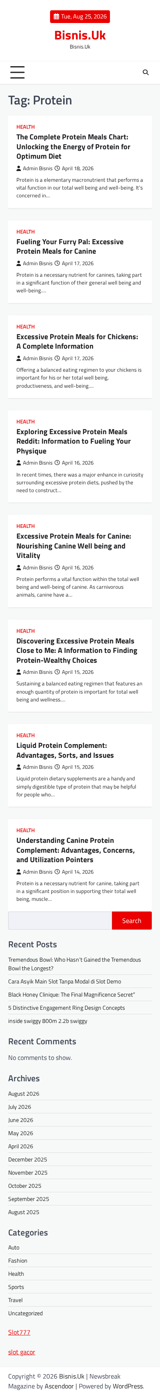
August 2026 (23, 1093)
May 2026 (20, 1133)
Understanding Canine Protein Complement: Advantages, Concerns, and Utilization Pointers (75, 850)
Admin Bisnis (38, 168)
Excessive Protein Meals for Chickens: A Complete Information (77, 341)
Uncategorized (25, 1313)
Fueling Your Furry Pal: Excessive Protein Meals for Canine (69, 246)
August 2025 (23, 1212)
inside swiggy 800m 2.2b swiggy (47, 1020)
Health (25, 127)
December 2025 (27, 1159)
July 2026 (19, 1106)
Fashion (17, 1260)
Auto (13, 1247)
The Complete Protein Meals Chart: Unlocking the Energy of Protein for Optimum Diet (73, 146)
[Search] (145, 72)
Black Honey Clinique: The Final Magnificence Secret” (71, 994)
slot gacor (21, 1352)
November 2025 (28, 1172)
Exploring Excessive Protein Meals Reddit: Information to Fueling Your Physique (73, 441)
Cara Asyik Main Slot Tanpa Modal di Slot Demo (64, 981)
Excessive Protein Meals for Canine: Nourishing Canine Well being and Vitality (73, 545)
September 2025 (28, 1198)
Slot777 (19, 1332)
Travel (15, 1300)
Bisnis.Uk (80, 34)
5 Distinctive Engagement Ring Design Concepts (66, 1007)
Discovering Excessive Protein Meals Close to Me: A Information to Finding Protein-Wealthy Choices (76, 650)
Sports (16, 1286)
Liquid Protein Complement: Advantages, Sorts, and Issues (65, 750)
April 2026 (20, 1146)
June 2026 (20, 1119)
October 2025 (24, 1185)
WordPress (128, 1386)
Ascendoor (59, 1386)
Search (132, 920)
